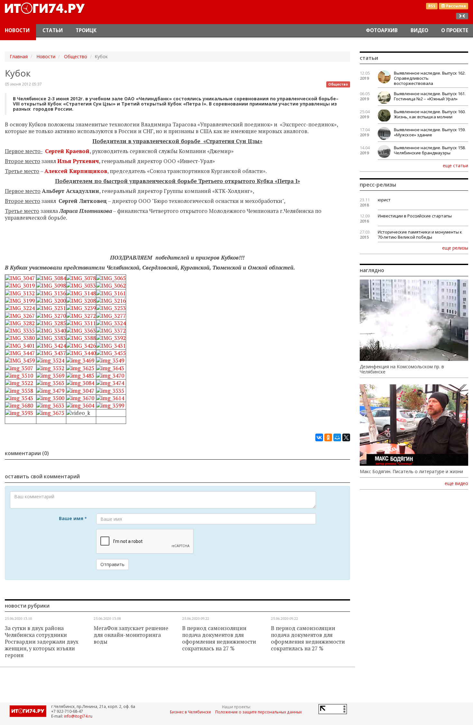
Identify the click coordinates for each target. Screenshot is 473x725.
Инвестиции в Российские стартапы (415, 216)
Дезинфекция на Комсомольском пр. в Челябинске (402, 369)
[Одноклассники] (328, 437)
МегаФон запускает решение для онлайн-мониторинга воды (131, 635)
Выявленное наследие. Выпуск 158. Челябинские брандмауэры (430, 150)
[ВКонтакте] (319, 437)
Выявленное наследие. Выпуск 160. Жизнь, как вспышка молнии (430, 114)
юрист (384, 200)
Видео (419, 30)
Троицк (86, 30)
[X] (346, 437)
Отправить (112, 564)
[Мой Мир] (337, 437)
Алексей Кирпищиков (75, 171)
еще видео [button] (456, 483)
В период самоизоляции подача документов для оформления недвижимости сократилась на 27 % (219, 638)
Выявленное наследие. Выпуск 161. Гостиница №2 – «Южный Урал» (430, 96)
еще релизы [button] (455, 248)
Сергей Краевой (67, 151)
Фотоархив (382, 30)
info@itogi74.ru (78, 716)
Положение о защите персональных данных (258, 711)
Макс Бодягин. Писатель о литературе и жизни (411, 471)
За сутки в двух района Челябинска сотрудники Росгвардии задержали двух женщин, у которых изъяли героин (42, 642)
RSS (431, 6)
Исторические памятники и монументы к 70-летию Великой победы (420, 234)
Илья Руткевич (78, 161)
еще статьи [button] (455, 165)
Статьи (52, 30)
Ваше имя (73, 518)
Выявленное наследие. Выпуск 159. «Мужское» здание (430, 132)
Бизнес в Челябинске (190, 711)
